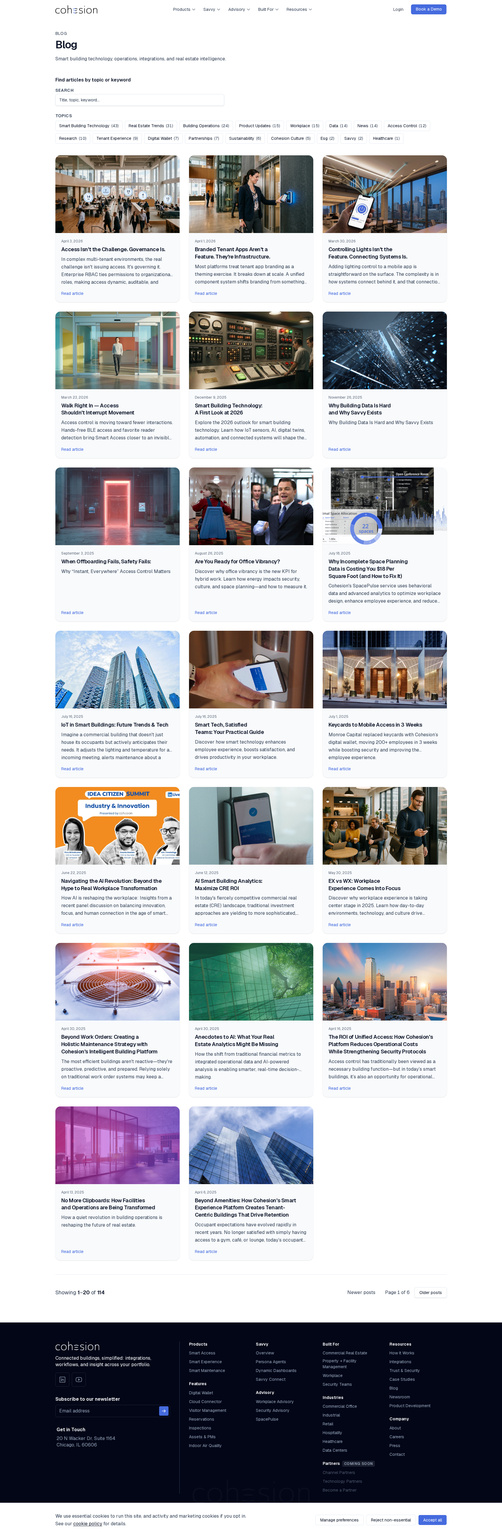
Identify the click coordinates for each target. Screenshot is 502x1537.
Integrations (400, 1361)
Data (340, 125)
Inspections (200, 1428)
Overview (265, 1353)
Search (64, 90)
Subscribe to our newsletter (87, 1399)
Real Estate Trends (153, 125)
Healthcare (388, 138)
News (370, 125)
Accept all (432, 1520)
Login (398, 9)
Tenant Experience (119, 138)
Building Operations (208, 125)
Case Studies (402, 1379)
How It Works (401, 1353)
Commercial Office (340, 1406)
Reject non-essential (391, 1520)
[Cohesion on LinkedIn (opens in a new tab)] (62, 1380)
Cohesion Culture (292, 138)
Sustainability (247, 138)
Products (181, 9)
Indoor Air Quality (205, 1445)
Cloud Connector (205, 1401)
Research (74, 138)
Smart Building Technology (90, 125)
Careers (396, 1436)
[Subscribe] (164, 1411)
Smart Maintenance (207, 1370)
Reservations (201, 1419)
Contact (397, 1454)
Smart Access (202, 1353)
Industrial (331, 1415)
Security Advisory (273, 1410)
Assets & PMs (202, 1436)
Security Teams (337, 1384)
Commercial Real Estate (345, 1353)
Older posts (430, 1292)
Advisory (236, 9)
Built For (266, 9)
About (395, 1428)
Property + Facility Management (340, 1363)
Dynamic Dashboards (276, 1370)
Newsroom (399, 1397)
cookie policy (87, 1524)
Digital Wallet (165, 138)
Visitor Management (207, 1410)
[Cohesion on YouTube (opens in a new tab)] (79, 1380)
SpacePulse (267, 1419)
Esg (329, 138)
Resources (297, 9)
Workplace (306, 125)
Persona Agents (271, 1361)
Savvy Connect (270, 1379)
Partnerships (206, 138)
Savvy (209, 9)
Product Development (409, 1405)
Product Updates (261, 125)
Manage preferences (339, 1520)
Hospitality (332, 1432)
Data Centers (335, 1450)
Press (394, 1445)
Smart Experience (205, 1361)
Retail (328, 1424)
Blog (393, 1388)
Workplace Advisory (275, 1401)
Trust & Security (404, 1370)
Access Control (409, 125)
